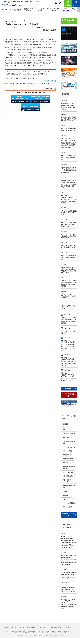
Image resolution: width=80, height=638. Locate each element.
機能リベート (67, 437)
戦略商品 (65, 424)
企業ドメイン (67, 499)
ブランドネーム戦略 (69, 433)
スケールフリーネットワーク (69, 481)
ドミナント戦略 (67, 451)
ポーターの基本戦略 (69, 503)
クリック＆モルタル (69, 447)
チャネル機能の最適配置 (69, 442)
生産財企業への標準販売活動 (69, 467)
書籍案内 (32, 627)
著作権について (70, 627)
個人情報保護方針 (56, 627)
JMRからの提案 (15, 10)
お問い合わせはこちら (68, 21)
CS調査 (65, 491)
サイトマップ (21, 627)
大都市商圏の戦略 (68, 476)
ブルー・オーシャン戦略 (69, 429)
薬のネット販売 (67, 507)
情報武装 (65, 462)
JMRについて (9, 627)
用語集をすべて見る (68, 514)
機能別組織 (66, 455)
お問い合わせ (43, 627)
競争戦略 (65, 495)
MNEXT (4, 10)
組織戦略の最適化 (68, 458)
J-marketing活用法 (68, 395)
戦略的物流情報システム (69, 486)
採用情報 (68, 388)
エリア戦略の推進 (68, 472)
